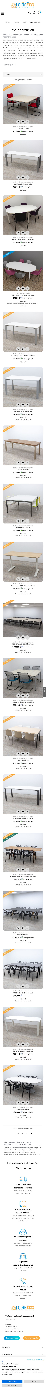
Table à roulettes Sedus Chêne (23, 702)
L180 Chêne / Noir (23, 760)
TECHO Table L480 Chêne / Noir (23, 644)
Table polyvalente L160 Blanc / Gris (23, 356)
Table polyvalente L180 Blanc (23, 1051)
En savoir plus (8, 65)
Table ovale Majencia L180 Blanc (23, 240)
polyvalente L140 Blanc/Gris (23, 411)
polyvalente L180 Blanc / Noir (23, 818)
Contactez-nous (12, 1338)
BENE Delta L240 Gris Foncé (23, 993)
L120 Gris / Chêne (23, 128)
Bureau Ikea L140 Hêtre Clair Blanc (23, 586)
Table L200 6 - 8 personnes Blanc (23, 295)
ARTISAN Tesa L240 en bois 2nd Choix (23, 877)
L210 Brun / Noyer (23, 470)
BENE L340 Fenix (23, 935)
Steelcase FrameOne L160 (23, 184)
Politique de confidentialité (35, 1359)
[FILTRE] (44, 695)
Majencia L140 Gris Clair (23, 528)
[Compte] (34, 13)
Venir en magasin (31, 1338)
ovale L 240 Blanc (23, 1109)
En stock (23, 74)
